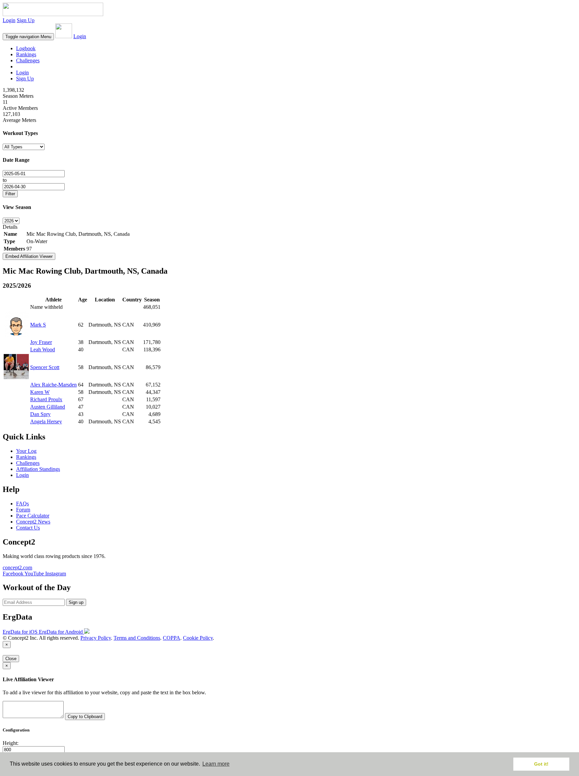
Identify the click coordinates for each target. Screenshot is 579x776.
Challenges (28, 60)
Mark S (38, 325)
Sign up (76, 602)
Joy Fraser (41, 342)
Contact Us (28, 528)
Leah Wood (42, 349)
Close (10, 658)
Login (9, 20)
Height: (10, 743)
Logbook (26, 48)
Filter (10, 193)
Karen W (40, 392)
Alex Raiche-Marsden (53, 384)
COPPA (171, 638)
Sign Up (26, 20)
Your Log (26, 451)
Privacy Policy (95, 638)
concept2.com (17, 567)
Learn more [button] (216, 764)
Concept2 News (33, 521)
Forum (23, 509)
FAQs (22, 503)
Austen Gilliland (47, 407)
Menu (28, 36)
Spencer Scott (44, 367)
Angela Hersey (46, 421)
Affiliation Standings (38, 469)
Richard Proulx (46, 399)
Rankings (26, 54)
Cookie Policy (198, 638)
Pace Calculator (32, 515)
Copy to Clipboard (85, 716)
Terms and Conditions (137, 638)
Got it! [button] (541, 764)
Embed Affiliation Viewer (29, 256)
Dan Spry (40, 414)
